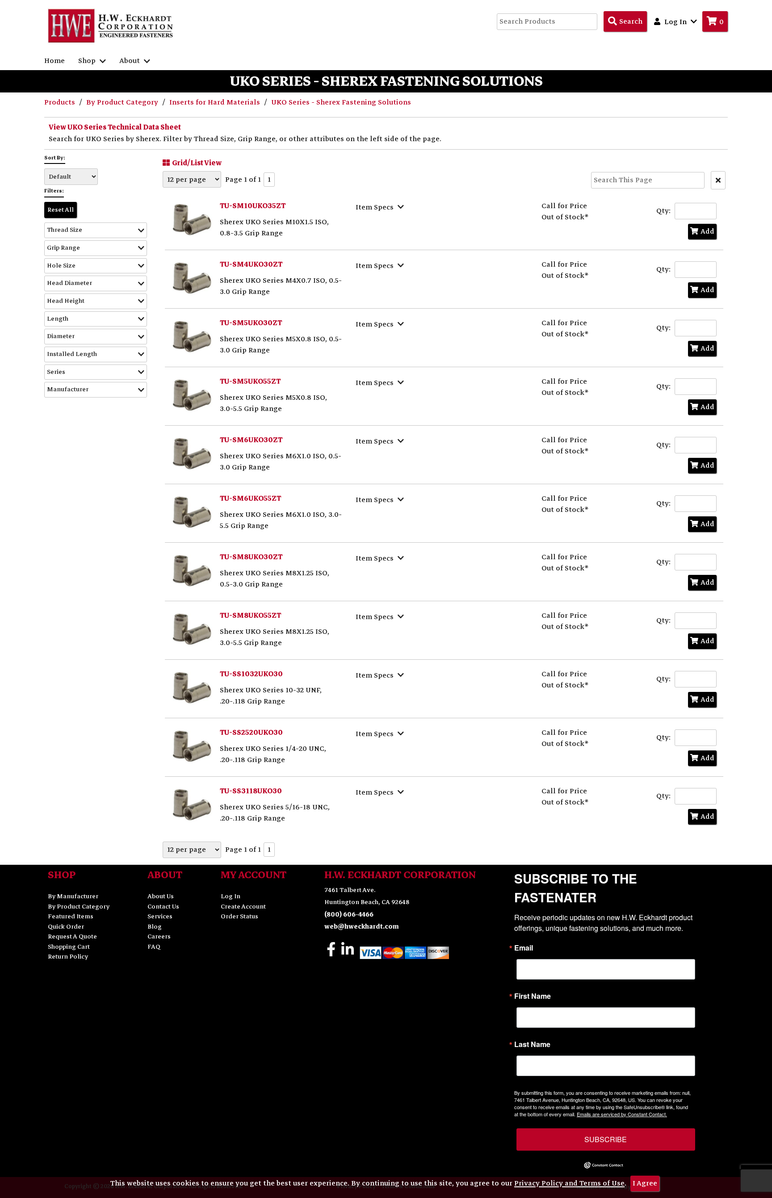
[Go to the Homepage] (111, 25)
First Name (532, 996)
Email (523, 947)
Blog (154, 927)
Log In (230, 896)
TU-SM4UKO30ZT (251, 264)
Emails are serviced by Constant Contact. (622, 1114)
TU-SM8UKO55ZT (250, 615)
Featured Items (70, 916)
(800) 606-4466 (348, 914)
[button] (95, 230)
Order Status (239, 916)
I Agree (645, 1183)
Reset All (60, 210)
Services (159, 916)
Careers (159, 936)
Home (54, 61)
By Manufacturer (73, 896)
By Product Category (123, 102)
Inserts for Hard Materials (215, 102)
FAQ (153, 947)
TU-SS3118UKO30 (251, 791)
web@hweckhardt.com (361, 927)
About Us (160, 896)
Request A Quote (72, 936)
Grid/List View (197, 163)
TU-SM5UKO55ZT (250, 381)
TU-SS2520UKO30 (251, 732)
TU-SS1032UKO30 (251, 674)
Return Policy (68, 956)
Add (707, 231)
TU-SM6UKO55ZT (250, 498)
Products (60, 102)
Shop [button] (87, 61)
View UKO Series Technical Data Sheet (115, 127)
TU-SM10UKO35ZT (252, 206)
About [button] (130, 61)
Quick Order (66, 927)
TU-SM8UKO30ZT (251, 557)
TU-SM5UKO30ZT (251, 323)
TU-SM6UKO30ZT (251, 440)
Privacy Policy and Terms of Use (569, 1183)
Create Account (243, 906)
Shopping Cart (69, 947)
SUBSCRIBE (605, 1139)
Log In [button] (675, 22)
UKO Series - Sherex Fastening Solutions (341, 102)
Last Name (532, 1044)
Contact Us (163, 906)
